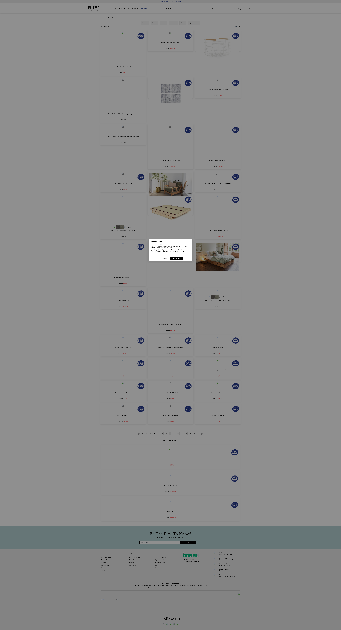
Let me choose (163, 258)
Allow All (176, 258)
